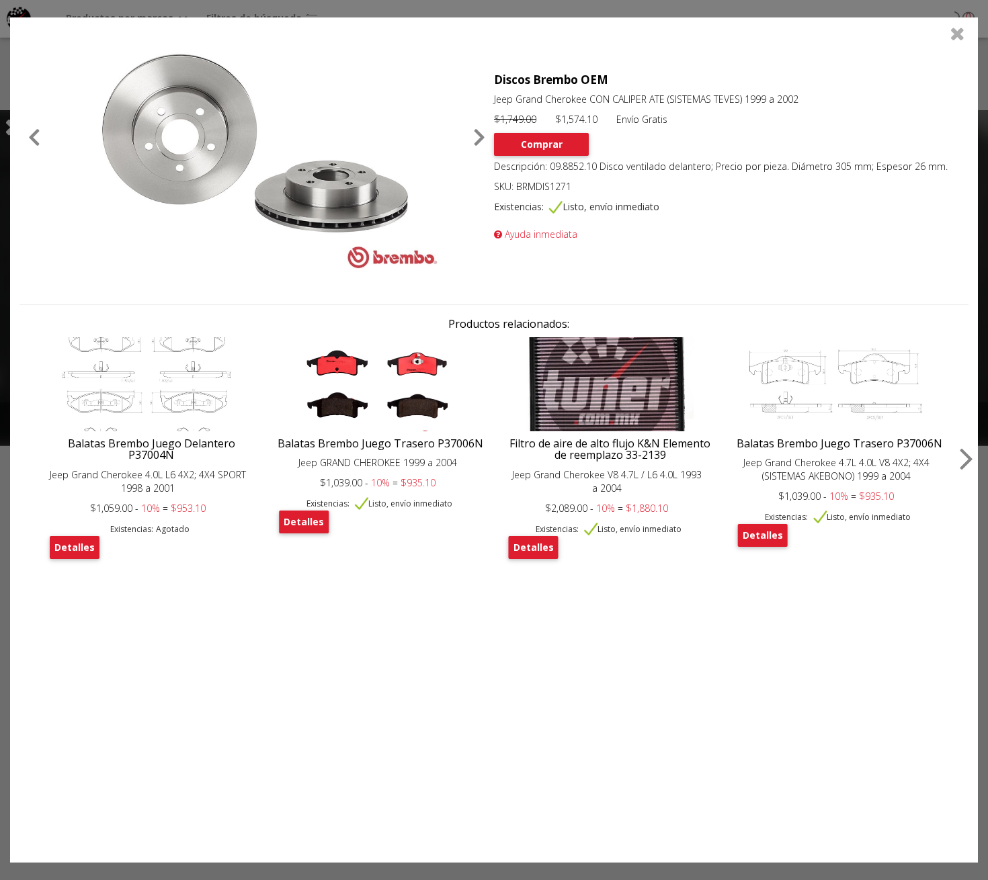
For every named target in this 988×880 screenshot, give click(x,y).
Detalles (74, 547)
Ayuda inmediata (539, 234)
